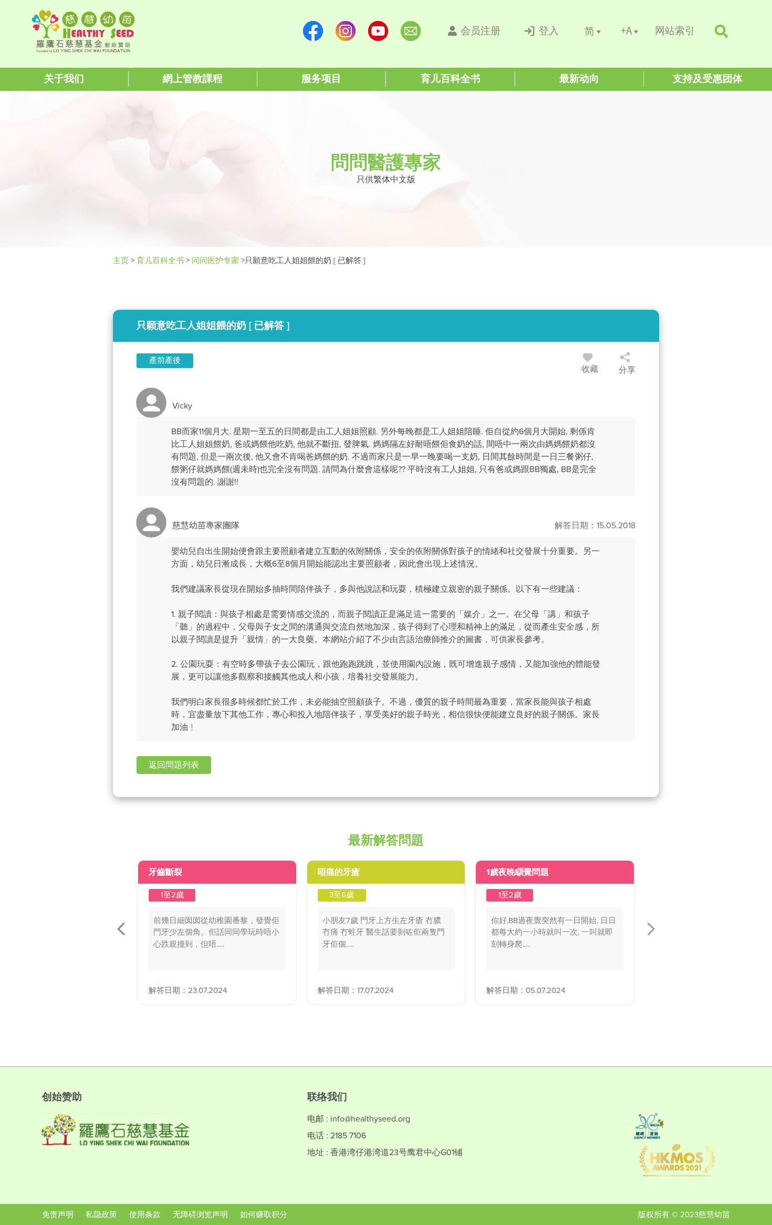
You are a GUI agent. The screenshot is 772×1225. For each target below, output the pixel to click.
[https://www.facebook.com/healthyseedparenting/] (313, 31)
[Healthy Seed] (98, 31)
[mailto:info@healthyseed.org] (410, 31)
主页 (122, 260)
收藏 (589, 369)
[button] (174, 765)
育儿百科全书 (160, 260)
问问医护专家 (215, 260)
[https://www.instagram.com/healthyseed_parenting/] (345, 31)
